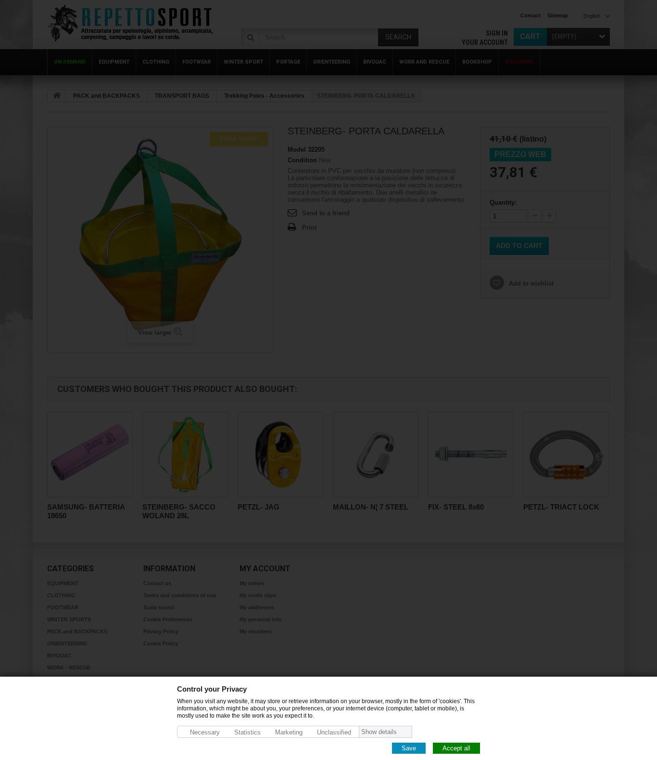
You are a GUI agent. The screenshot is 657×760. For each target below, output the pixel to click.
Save (409, 747)
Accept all (456, 747)
